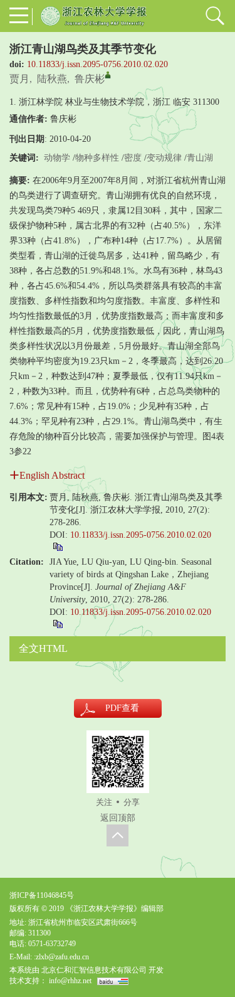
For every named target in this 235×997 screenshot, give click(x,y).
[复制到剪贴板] (57, 546)
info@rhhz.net (70, 980)
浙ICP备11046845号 (41, 895)
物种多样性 (97, 158)
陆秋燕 (52, 78)
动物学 (57, 158)
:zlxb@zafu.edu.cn (61, 956)
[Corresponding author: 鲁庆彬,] (108, 74)
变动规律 (164, 158)
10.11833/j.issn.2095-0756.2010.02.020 (97, 64)
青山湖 (200, 158)
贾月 (19, 78)
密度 (133, 158)
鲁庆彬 (90, 78)
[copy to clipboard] (57, 623)
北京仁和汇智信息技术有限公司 (94, 970)
